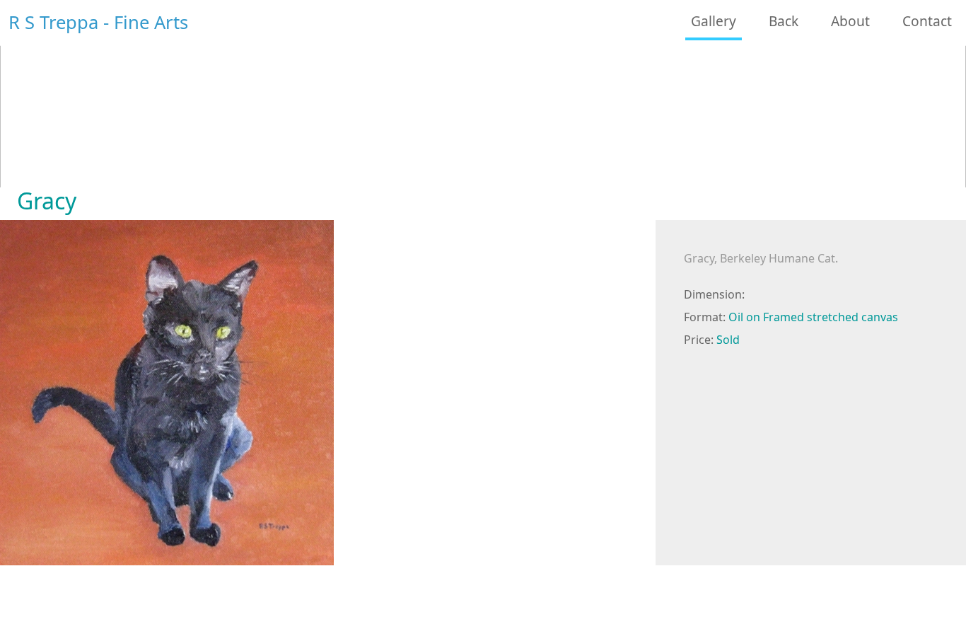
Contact (927, 20)
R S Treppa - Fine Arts (98, 22)
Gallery (713, 20)
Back (783, 20)
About (850, 20)
